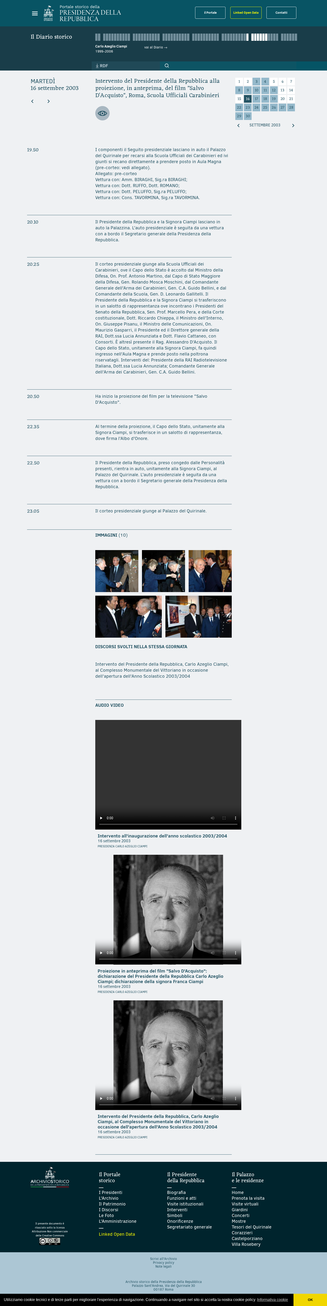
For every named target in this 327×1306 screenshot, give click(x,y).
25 (265, 108)
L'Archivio (108, 1198)
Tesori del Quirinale (251, 1227)
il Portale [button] (210, 12)
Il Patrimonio (112, 1204)
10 (256, 90)
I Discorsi (108, 1210)
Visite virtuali (245, 1204)
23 (248, 108)
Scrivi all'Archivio (163, 1259)
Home (238, 1192)
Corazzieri (242, 1233)
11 (265, 90)
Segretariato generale (189, 1227)
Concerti (240, 1215)
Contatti (281, 12)
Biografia (176, 1192)
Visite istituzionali (185, 1204)
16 (248, 99)
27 (282, 108)
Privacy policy (163, 1262)
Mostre (239, 1221)
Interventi (177, 1210)
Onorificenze (180, 1221)
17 (256, 99)
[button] (167, 65)
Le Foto (106, 1215)
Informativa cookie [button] (272, 1300)
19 (274, 99)
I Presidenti (110, 1192)
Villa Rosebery (246, 1244)
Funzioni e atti (181, 1198)
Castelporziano (247, 1238)
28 (291, 108)
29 (239, 116)
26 (274, 108)
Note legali (163, 1266)
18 (265, 99)
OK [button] (310, 1300)
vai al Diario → (155, 47)
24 (256, 108)
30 (248, 116)
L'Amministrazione (117, 1221)
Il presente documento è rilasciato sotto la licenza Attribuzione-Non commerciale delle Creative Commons (50, 1229)
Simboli (174, 1215)
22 (239, 108)
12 (274, 90)
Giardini (240, 1210)
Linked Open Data (246, 12)
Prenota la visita (248, 1198)
